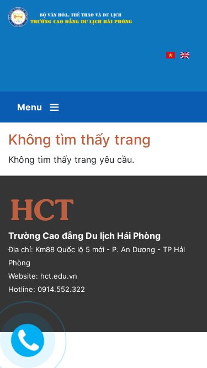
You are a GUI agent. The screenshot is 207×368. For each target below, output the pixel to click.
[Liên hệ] (25, 338)
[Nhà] (75, 17)
